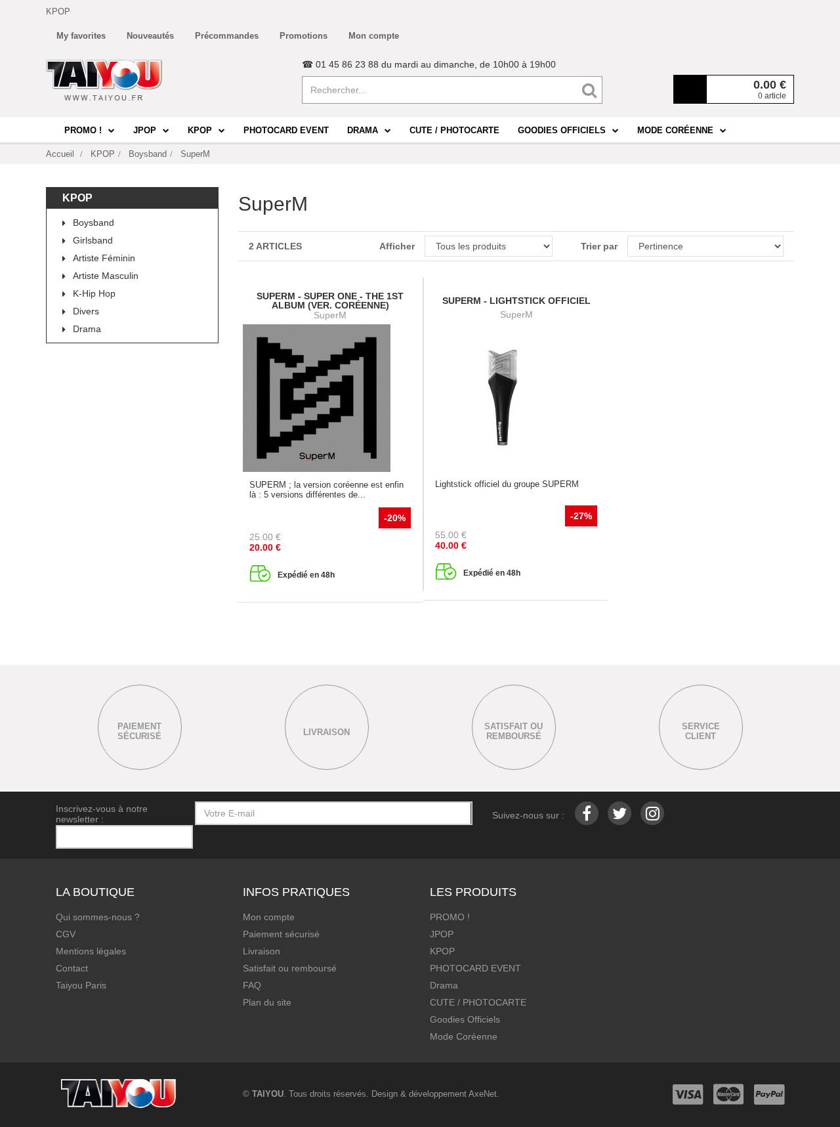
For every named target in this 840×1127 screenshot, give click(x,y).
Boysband (93, 222)
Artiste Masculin (105, 275)
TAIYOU (268, 1094)
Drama (87, 329)
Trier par (599, 246)
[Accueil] (104, 80)
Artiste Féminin (104, 258)
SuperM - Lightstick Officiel (516, 300)
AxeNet (483, 1094)
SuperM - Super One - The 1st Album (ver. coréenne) (330, 300)
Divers (86, 311)
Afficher (396, 246)
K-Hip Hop (94, 293)
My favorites (81, 36)
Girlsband (93, 240)
